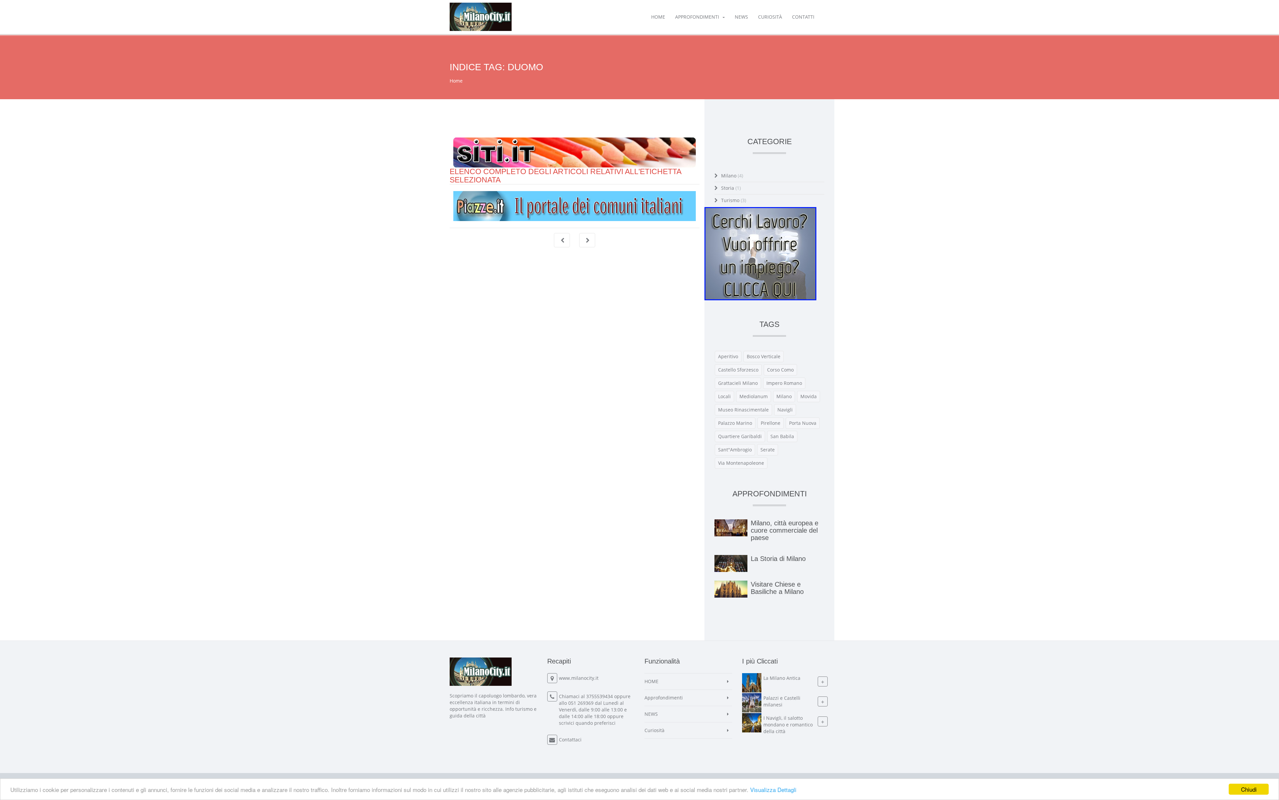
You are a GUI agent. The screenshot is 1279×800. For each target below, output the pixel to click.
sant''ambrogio (735, 449)
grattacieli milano (738, 383)
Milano (732, 175)
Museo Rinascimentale (743, 409)
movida (808, 396)
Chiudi (1249, 789)
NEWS (741, 17)
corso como (780, 370)
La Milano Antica (781, 678)
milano (784, 396)
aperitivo (728, 356)
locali (724, 396)
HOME (658, 17)
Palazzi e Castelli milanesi (781, 701)
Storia (731, 188)
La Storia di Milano (778, 558)
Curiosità (770, 17)
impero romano (784, 383)
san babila (782, 436)
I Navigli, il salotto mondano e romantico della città (788, 724)
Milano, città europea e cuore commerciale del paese (784, 530)
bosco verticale (763, 356)
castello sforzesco (738, 370)
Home (456, 81)
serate (767, 449)
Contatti (803, 17)
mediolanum (753, 396)
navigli (785, 409)
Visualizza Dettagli (773, 789)
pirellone (770, 423)
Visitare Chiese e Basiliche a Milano (777, 588)
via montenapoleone (741, 463)
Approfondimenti (697, 17)
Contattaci (570, 739)
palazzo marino (735, 423)
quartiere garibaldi (740, 436)
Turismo (733, 200)
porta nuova (802, 423)
